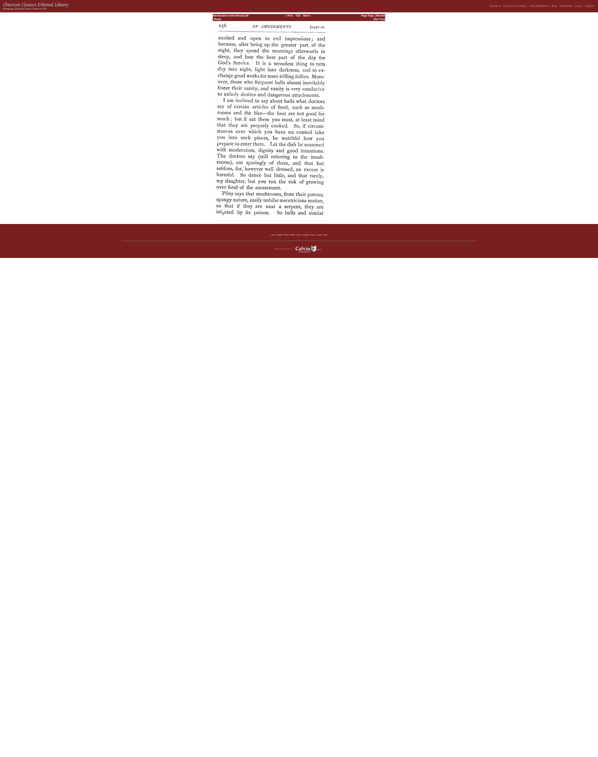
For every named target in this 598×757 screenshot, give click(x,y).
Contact (320, 235)
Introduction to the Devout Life (231, 15)
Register (589, 6)
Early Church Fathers (515, 6)
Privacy (313, 235)
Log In (578, 6)
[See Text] (379, 19)
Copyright (305, 235)
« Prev (289, 15)
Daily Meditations (539, 6)
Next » (307, 15)
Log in (273, 235)
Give (325, 235)
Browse (494, 6)
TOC (298, 15)
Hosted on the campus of (283, 249)
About (298, 235)
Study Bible (566, 6)
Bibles (293, 235)
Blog (554, 6)
